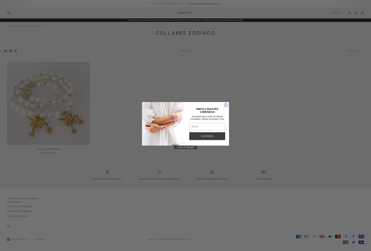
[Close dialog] (226, 105)
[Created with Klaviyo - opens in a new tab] (185, 147)
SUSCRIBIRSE (207, 136)
